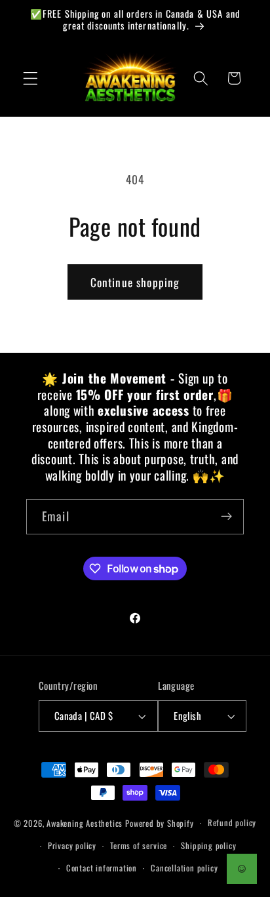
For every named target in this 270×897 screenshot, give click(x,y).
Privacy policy (72, 845)
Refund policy (232, 822)
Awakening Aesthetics (85, 822)
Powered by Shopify (159, 822)
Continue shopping (135, 281)
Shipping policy (208, 845)
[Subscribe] (226, 516)
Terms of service (138, 845)
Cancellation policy (184, 868)
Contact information (101, 868)
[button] (30, 78)
